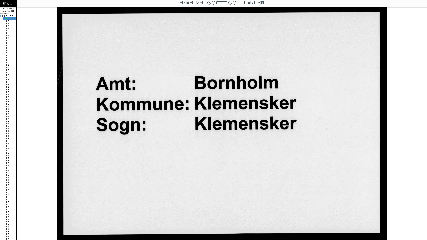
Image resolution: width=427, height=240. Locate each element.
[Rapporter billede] (245, 2)
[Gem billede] (252, 2)
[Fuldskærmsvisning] (194, 2)
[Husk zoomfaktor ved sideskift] (187, 2)
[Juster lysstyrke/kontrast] (201, 2)
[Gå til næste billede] (230, 3)
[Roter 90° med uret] (197, 2)
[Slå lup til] (191, 2)
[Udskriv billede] (249, 2)
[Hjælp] (255, 2)
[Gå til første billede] (209, 3)
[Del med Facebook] (262, 2)
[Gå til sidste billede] (234, 3)
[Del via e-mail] (259, 2)
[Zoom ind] (181, 2)
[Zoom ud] (184, 2)
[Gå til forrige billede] (213, 3)
